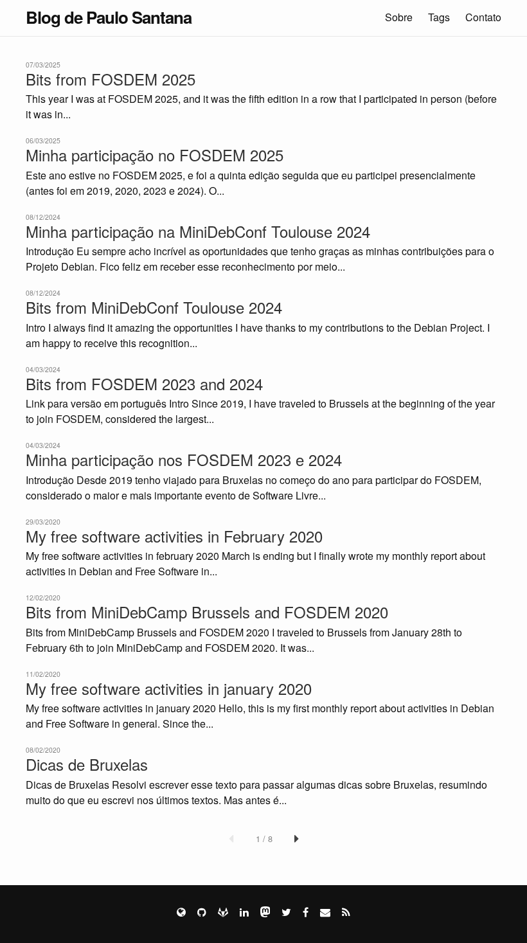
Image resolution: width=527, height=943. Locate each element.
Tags (439, 17)
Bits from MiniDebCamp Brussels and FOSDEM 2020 (207, 612)
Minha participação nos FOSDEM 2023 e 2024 (184, 459)
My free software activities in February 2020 (174, 536)
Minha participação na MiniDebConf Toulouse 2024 (198, 231)
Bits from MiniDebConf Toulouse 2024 (154, 307)
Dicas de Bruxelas (87, 764)
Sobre (399, 17)
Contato (483, 17)
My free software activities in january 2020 (169, 688)
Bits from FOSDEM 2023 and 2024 (144, 383)
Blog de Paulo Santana (109, 17)
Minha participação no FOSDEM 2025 (154, 155)
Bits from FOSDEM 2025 (110, 79)
